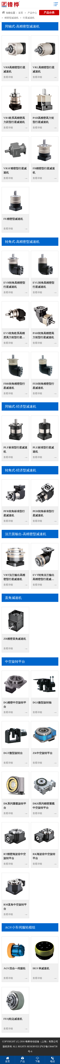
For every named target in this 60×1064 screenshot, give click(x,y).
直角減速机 (13, 598)
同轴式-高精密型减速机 (22, 26)
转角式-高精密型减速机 (22, 241)
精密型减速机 (11, 18)
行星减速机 (28, 18)
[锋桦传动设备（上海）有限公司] (11, 4)
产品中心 (32, 13)
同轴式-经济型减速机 (20, 406)
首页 (20, 13)
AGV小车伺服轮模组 (20, 927)
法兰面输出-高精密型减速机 (25, 534)
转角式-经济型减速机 (20, 470)
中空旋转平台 (15, 661)
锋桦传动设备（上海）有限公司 (41, 1041)
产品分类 (49, 12)
